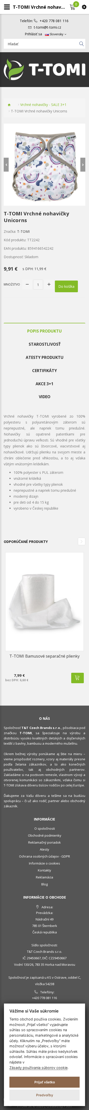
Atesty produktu (45, 357)
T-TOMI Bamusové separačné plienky (44, 656)
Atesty (44, 849)
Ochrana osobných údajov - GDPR (44, 856)
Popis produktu (44, 331)
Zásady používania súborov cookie (38, 1067)
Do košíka (66, 286)
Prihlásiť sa (33, 34)
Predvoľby (44, 1095)
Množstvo (12, 284)
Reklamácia (44, 877)
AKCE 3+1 (44, 383)
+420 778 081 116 (54, 21)
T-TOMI (23, 231)
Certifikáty (44, 370)
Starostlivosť (45, 344)
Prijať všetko (44, 1082)
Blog (44, 884)
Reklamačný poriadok (44, 842)
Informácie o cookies (44, 863)
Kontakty (44, 870)
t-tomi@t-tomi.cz (47, 27)
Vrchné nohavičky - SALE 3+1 (43, 104)
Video (44, 396)
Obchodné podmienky (44, 835)
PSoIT (68, 1106)
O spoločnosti (44, 828)
